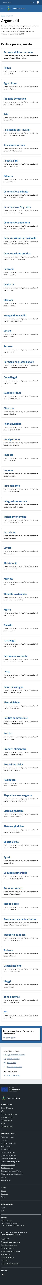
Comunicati (4, 1194)
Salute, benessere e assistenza (11, 1171)
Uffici (2, 1111)
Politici (3, 1123)
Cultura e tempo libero (8, 1155)
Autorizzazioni (5, 1149)
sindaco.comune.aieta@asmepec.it (15, 1232)
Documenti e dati (6, 1126)
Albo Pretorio (5, 1254)
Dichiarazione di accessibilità (10, 1263)
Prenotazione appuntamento (10, 1242)
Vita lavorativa (6, 1180)
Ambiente (4, 1140)
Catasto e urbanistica (8, 1152)
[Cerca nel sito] (36, 8)
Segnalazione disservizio (9, 1245)
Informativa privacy (7, 1257)
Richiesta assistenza (7, 1248)
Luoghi (3, 1207)
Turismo (3, 1177)
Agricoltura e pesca (7, 1137)
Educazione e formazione (9, 1158)
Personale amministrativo (9, 1114)
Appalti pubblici (6, 1146)
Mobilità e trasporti (7, 1168)
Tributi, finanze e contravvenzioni (11, 1174)
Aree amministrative (7, 1117)
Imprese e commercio (8, 1165)
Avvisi (3, 1197)
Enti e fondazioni (6, 1120)
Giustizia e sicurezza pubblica (10, 1162)
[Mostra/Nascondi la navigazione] (2, 8)
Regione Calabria (7, 2)
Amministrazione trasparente (10, 1251)
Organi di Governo (7, 1108)
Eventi (3, 1210)
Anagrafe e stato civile (8, 1143)
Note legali (4, 1260)
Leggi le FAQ (5, 1239)
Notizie (3, 1191)
